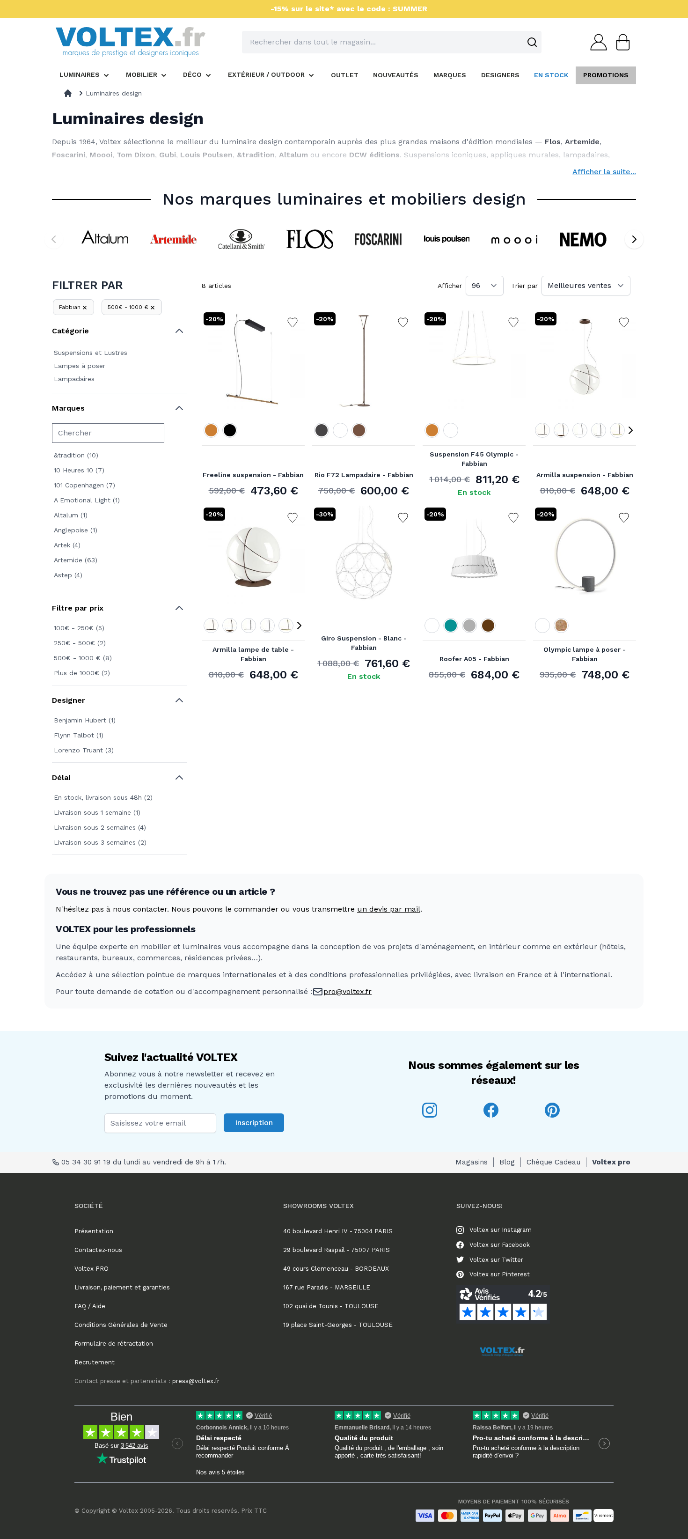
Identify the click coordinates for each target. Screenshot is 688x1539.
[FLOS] (309, 239)
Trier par (524, 285)
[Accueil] (68, 93)
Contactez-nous (98, 1249)
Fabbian (70, 307)
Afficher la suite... (604, 171)
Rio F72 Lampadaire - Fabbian (364, 475)
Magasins (471, 1162)
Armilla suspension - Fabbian (584, 475)
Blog (507, 1162)
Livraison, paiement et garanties (122, 1287)
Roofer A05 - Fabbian (474, 659)
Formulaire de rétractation (113, 1343)
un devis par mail (388, 909)
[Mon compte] (596, 42)
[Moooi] (514, 239)
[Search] (532, 42)
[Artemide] (173, 239)
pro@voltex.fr (347, 991)
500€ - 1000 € (128, 307)
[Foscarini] (378, 239)
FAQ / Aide (89, 1306)
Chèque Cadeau (553, 1162)
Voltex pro (611, 1162)
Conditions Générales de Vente (121, 1324)
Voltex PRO (91, 1268)
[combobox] (392, 42)
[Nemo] (583, 239)
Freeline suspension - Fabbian (253, 475)
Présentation (93, 1231)
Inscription (254, 1122)
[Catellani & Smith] (241, 239)
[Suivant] (634, 239)
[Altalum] (104, 239)
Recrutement (94, 1362)
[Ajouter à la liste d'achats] (292, 322)
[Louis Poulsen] (446, 239)
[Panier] (620, 42)
